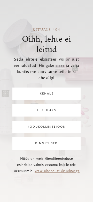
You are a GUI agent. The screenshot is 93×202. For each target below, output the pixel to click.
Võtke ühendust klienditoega (57, 171)
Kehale (46, 93)
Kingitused (46, 143)
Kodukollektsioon (46, 126)
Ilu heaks (46, 110)
